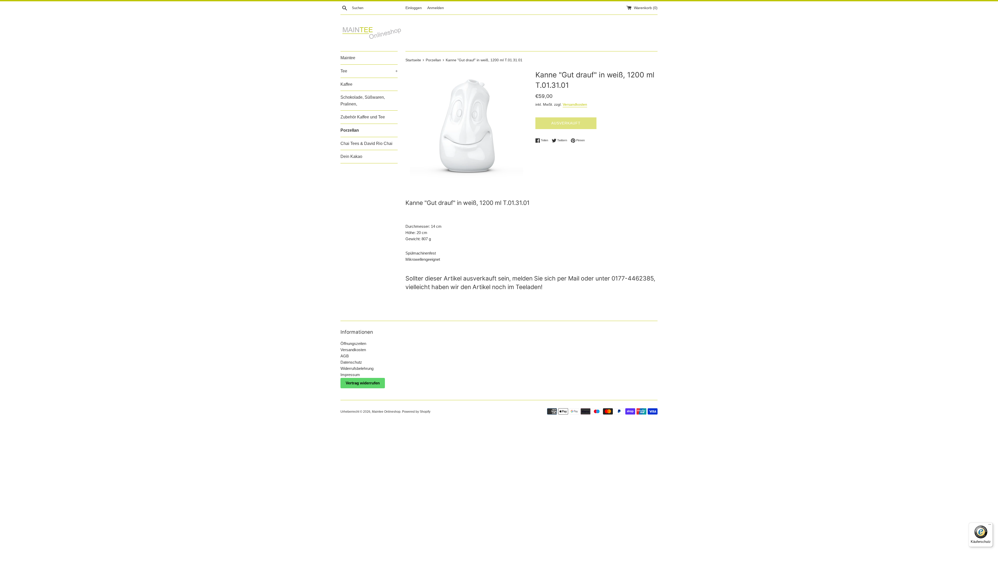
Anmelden (435, 8)
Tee (369, 71)
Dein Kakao (351, 156)
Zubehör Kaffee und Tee (362, 117)
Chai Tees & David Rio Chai (366, 143)
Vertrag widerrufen (363, 383)
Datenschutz (351, 362)
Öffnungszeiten (353, 343)
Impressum (350, 374)
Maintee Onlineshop (386, 411)
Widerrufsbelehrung (356, 368)
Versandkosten (575, 104)
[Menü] (990, 526)
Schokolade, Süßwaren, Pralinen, (362, 100)
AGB (344, 356)
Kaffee (346, 84)
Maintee (347, 58)
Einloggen (413, 8)
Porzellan (349, 130)
